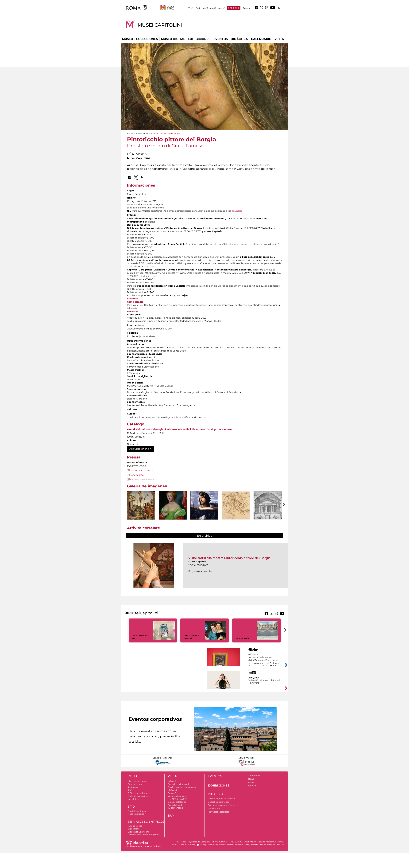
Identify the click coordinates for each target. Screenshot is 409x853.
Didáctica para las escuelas (222, 798)
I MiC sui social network (191, 637)
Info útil (172, 781)
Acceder (247, 8)
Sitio (131, 806)
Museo (127, 39)
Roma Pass (173, 793)
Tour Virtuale (242, 638)
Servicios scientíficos (145, 821)
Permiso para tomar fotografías (143, 834)
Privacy (203, 845)
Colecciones (147, 39)
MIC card (172, 790)
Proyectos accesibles (218, 811)
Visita (279, 39)
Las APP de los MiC (177, 799)
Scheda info (137, 474)
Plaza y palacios (135, 814)
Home (130, 133)
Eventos (220, 39)
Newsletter (133, 799)
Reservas (132, 311)
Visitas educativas (177, 796)
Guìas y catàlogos (177, 802)
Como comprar (135, 301)
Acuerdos (132, 298)
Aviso (251, 782)
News (251, 779)
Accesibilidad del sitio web (263, 845)
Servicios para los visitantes (182, 787)
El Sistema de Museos (138, 793)
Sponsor (252, 785)
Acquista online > (140, 448)
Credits (245, 845)
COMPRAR (233, 8)
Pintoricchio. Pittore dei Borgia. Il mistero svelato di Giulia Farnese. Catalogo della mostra (179, 429)
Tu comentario (175, 807)
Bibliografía (133, 828)
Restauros (132, 787)
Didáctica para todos (218, 802)
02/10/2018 (264, 660)
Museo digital (173, 39)
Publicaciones (134, 826)
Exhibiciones (199, 39)
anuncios (237, 210)
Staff (129, 790)
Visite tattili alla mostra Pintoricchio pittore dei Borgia (229, 558)
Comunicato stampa (141, 470)
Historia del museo (137, 781)
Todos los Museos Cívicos (208, 8)
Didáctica (239, 39)
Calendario (261, 39)
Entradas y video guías (179, 784)
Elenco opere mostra (142, 479)
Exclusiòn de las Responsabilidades (224, 845)
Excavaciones (134, 784)
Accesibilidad (175, 805)
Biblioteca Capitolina (138, 831)
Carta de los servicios (138, 796)
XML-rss (280, 845)
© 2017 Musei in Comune (183, 845)
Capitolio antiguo (136, 811)
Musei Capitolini (160, 25)
